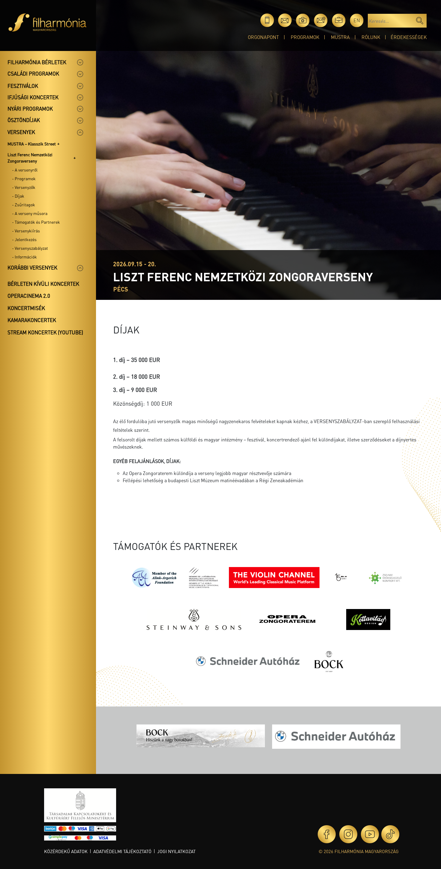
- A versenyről (25, 169)
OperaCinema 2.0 (29, 295)
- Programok (24, 178)
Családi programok (33, 73)
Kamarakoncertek (32, 320)
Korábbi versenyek (32, 267)
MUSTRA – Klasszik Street (32, 143)
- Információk (24, 256)
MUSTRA (340, 37)
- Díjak (18, 196)
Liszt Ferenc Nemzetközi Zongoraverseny (30, 157)
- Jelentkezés (24, 239)
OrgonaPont (263, 37)
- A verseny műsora (29, 213)
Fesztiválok (23, 85)
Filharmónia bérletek (37, 62)
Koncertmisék (26, 308)
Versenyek (21, 132)
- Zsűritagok (23, 204)
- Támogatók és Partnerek (36, 222)
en (356, 20)
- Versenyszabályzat (30, 248)
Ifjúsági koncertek (33, 97)
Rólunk (371, 37)
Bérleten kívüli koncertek (43, 283)
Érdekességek (409, 37)
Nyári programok (30, 108)
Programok (305, 37)
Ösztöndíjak (24, 120)
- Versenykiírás (26, 230)
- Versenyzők (23, 187)
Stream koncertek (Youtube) (45, 332)
